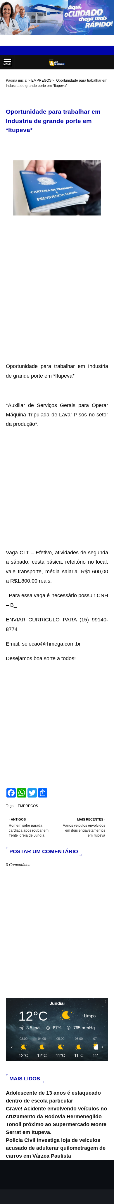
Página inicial (16, 80)
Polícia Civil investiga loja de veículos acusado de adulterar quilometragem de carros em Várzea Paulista (56, 1148)
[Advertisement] (57, 305)
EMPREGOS (41, 80)
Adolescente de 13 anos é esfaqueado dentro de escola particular (53, 1097)
